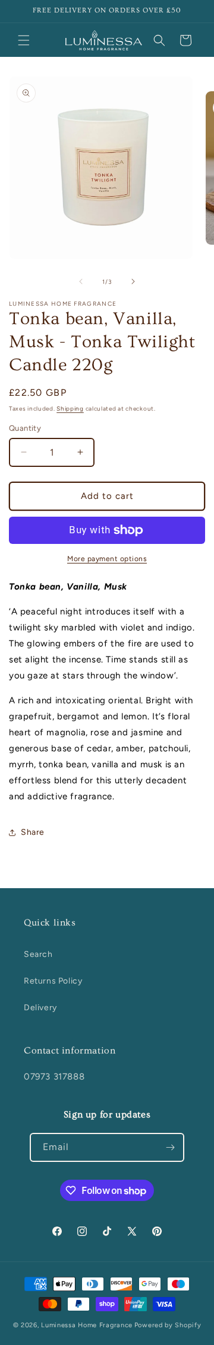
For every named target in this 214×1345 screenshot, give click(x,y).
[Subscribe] (170, 1147)
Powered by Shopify (168, 1325)
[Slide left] (81, 281)
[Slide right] (133, 281)
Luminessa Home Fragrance (87, 1325)
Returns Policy (53, 981)
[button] (24, 40)
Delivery (40, 1008)
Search (38, 954)
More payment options (107, 559)
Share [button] (33, 832)
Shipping (70, 408)
